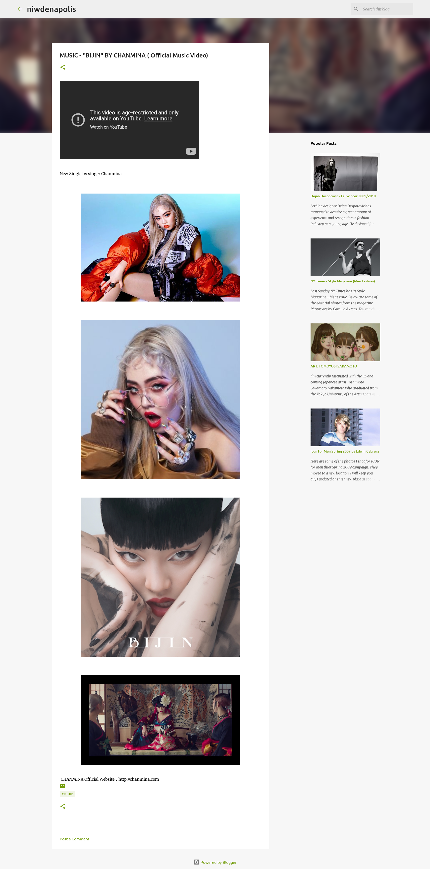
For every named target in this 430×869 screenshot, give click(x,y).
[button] (63, 67)
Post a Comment (74, 838)
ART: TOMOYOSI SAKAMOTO (334, 366)
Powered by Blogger (218, 862)
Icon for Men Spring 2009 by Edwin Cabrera (345, 451)
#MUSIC (67, 794)
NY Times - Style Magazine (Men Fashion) (343, 281)
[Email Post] (63, 788)
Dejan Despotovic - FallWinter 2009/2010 (343, 196)
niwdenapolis (51, 9)
